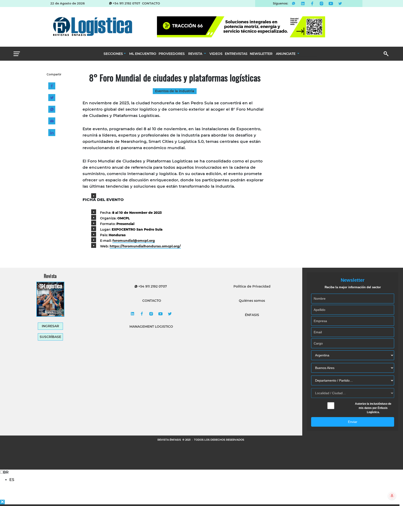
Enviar (352, 422)
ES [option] (11, 480)
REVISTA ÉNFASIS (169, 439)
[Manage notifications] (392, 495)
